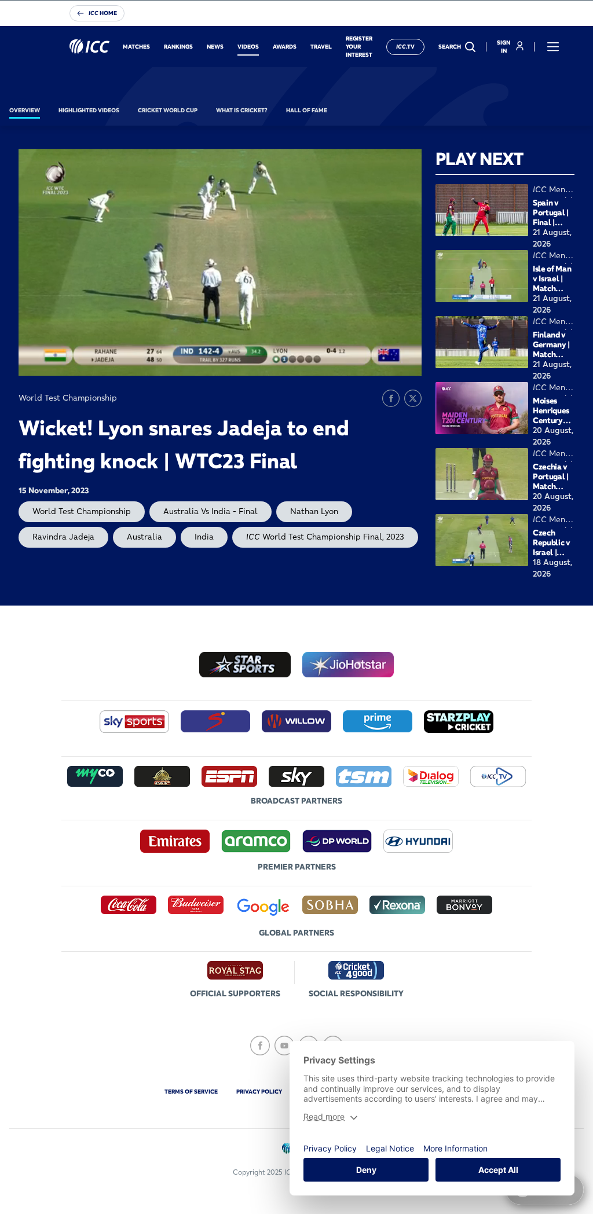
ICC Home (103, 13)
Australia (144, 536)
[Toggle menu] (553, 47)
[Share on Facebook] (391, 398)
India (204, 536)
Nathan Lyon (314, 511)
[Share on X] (413, 398)
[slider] (64, 369)
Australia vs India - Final (210, 511)
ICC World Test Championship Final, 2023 (325, 536)
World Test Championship (81, 511)
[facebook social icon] (260, 1045)
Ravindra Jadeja (63, 536)
